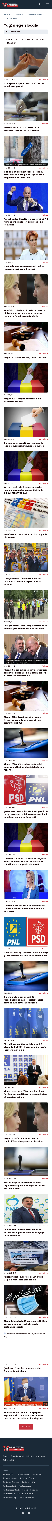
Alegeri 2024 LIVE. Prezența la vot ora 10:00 (25, 357)
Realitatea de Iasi (9, 1494)
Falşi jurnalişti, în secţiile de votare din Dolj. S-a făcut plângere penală (24, 1278)
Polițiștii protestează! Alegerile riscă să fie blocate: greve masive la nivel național (25, 627)
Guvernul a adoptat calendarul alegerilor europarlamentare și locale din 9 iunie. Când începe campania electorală (25, 861)
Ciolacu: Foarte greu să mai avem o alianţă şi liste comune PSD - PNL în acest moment (26, 954)
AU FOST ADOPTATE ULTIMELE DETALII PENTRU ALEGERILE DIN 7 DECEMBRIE (22, 129)
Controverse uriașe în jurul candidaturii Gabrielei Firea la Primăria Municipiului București (24, 908)
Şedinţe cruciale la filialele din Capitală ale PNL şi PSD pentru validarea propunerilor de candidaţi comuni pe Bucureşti (26, 814)
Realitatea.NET (8, 1474)
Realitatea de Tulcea (27, 1498)
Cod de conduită (8, 1460)
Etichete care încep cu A (36, 14)
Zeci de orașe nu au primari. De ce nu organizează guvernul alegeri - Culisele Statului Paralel (24, 1185)
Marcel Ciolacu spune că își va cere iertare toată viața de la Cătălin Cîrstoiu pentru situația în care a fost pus (25, 673)
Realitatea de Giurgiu (10, 1498)
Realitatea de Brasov (27, 1478)
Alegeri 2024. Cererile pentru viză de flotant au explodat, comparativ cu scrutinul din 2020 (22, 720)
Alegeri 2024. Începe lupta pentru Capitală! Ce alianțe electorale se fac (23, 1140)
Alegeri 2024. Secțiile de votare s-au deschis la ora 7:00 (22, 400)
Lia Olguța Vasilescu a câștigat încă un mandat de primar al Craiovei (24, 267)
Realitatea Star (37, 1474)
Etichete (19, 14)
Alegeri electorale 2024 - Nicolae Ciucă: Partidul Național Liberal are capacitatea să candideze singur (25, 1094)
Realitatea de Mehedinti (30, 1490)
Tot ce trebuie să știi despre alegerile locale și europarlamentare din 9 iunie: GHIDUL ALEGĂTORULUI (24, 490)
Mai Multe (26, 1426)
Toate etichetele (14, 32)
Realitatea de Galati (9, 1486)
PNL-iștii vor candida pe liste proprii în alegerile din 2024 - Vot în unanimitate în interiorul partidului (25, 1047)
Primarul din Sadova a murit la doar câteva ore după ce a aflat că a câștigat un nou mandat (24, 1232)
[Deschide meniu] (47, 4)
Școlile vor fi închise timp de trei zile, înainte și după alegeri (22, 1370)
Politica (45, 124)
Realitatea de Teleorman (11, 1482)
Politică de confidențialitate (35, 1456)
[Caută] (40, 4)
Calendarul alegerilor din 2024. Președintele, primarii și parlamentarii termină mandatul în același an (23, 1000)
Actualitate (43, 79)
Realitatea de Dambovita (11, 1490)
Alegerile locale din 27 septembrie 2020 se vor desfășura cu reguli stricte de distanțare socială (25, 1324)
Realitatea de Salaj (28, 1482)
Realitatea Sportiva (22, 1474)
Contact (5, 1456)
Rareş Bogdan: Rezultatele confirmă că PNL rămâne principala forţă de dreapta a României (26, 222)
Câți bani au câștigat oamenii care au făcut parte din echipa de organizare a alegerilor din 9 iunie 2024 (24, 174)
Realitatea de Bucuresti (25, 1494)
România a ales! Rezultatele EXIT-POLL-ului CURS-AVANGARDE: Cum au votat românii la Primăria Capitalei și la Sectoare (24, 314)
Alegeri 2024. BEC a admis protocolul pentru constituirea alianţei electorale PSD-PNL (24, 767)
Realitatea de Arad (25, 1486)
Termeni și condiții (17, 1456)
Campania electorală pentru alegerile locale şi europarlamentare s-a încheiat (24, 444)
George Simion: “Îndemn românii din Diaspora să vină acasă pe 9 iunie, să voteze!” (22, 581)
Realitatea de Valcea (10, 1478)
